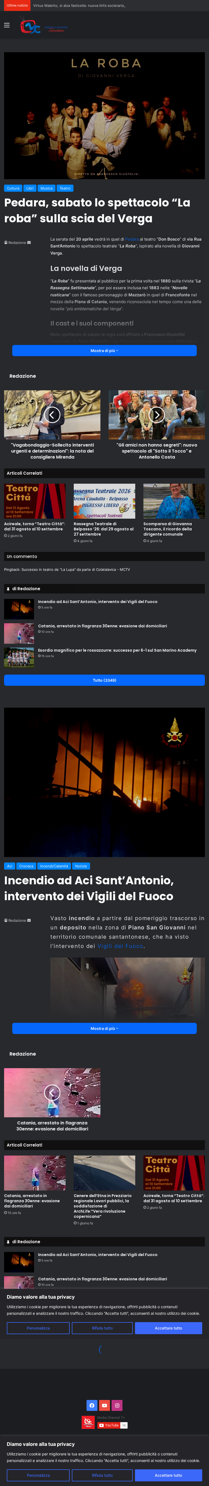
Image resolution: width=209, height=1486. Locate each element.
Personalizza (38, 1475)
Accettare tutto (168, 1475)
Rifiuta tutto (102, 1475)
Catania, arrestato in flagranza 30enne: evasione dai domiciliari (102, 626)
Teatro (65, 188)
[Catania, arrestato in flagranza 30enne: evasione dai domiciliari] (19, 633)
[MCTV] (43, 25)
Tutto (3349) (104, 680)
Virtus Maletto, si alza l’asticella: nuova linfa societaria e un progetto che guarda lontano (108, 5)
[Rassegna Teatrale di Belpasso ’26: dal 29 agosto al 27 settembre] (104, 501)
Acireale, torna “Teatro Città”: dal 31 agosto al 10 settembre (34, 526)
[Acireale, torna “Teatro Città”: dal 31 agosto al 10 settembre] (35, 501)
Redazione (17, 242)
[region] (104, 1461)
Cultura (13, 188)
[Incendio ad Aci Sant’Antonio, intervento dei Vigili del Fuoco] (19, 609)
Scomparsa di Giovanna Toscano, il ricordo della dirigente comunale (167, 529)
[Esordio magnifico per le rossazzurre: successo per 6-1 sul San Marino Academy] (19, 658)
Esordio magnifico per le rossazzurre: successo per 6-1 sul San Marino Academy (117, 650)
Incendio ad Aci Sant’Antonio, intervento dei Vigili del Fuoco (98, 601)
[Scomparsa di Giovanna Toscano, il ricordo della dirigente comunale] (174, 501)
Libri (29, 188)
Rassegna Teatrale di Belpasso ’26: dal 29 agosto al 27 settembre (104, 529)
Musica (47, 188)
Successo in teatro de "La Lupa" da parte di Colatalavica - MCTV (75, 569)
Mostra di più (103, 350)
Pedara (132, 239)
